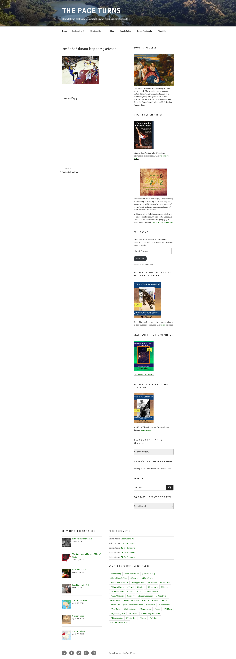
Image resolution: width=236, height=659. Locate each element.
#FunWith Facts (117, 596)
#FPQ (139, 591)
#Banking (134, 578)
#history (130, 596)
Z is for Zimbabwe (128, 548)
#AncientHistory (131, 574)
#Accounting (115, 574)
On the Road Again (144, 31)
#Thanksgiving (116, 618)
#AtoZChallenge (148, 574)
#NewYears (115, 605)
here (163, 325)
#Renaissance (164, 605)
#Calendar (152, 583)
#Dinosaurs (153, 587)
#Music (155, 600)
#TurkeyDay (131, 618)
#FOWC (130, 591)
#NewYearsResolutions (133, 605)
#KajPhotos (115, 600)
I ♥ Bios (111, 31)
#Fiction (164, 587)
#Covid (130, 587)
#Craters (141, 587)
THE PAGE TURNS (91, 10)
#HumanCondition (145, 596)
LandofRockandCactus (119, 622)
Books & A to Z (78, 31)
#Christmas (165, 583)
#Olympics (150, 605)
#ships (157, 609)
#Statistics (133, 613)
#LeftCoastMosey (131, 600)
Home (64, 31)
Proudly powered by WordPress (122, 653)
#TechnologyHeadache (150, 613)
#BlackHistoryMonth (119, 583)
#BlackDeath (147, 578)
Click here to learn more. (144, 374)
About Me (162, 31)
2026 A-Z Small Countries (162, 222)
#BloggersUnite (138, 583)
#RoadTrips (115, 609)
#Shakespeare (145, 609)
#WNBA (152, 618)
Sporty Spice (125, 31)
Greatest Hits (95, 31)
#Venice (143, 618)
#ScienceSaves (130, 609)
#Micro (145, 600)
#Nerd (164, 600)
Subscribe (140, 258)
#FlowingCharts (117, 591)
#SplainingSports (117, 613)
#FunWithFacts (151, 591)
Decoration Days (127, 539)
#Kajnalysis (161, 596)
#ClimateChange (117, 587)
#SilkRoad (167, 609)
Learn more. (146, 430)
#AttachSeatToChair (118, 578)
